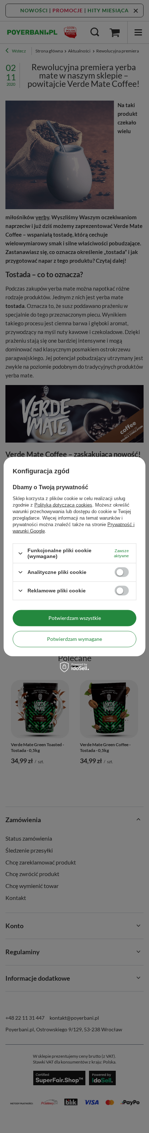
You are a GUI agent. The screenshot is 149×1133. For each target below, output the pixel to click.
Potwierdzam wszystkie (74, 618)
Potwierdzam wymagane (74, 639)
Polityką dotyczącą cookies (63, 505)
